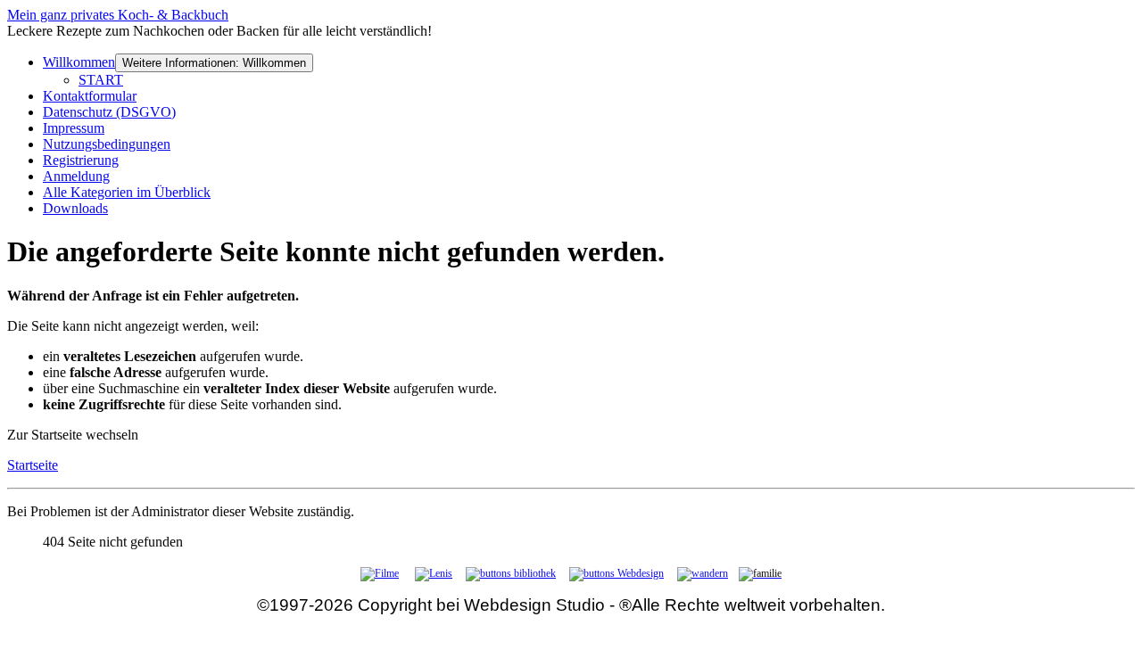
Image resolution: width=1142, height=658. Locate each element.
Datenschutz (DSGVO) (109, 111)
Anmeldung (76, 176)
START (101, 79)
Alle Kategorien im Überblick (127, 192)
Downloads (75, 208)
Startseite (32, 465)
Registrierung (81, 160)
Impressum (73, 128)
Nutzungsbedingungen (106, 144)
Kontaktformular (90, 95)
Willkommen (79, 62)
